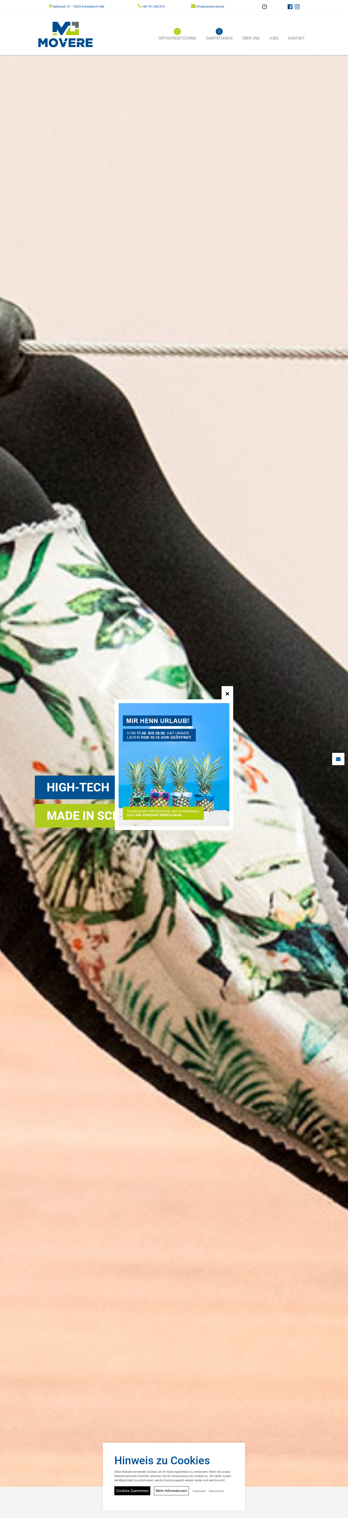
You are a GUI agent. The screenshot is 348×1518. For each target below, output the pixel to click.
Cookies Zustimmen (132, 1491)
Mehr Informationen (171, 1491)
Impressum (199, 1491)
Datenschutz (216, 1491)
